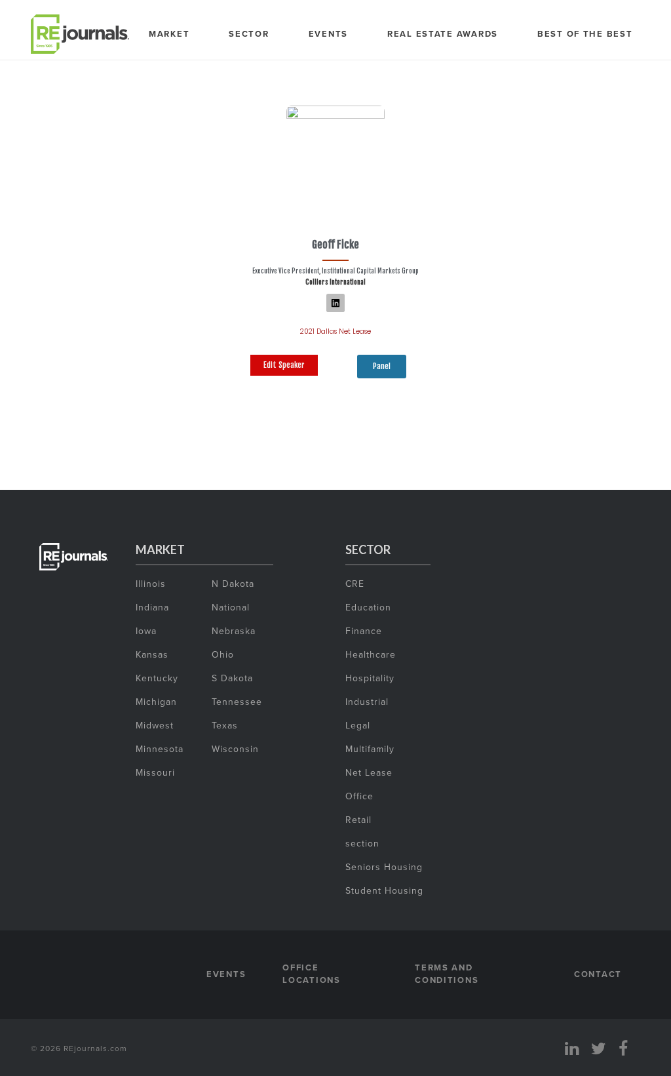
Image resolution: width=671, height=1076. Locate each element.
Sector (249, 34)
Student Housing (384, 890)
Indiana (152, 607)
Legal (357, 725)
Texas (225, 725)
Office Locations (311, 974)
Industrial (367, 701)
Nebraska (234, 630)
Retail (358, 819)
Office (359, 796)
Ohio (223, 654)
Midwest (155, 725)
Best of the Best (585, 34)
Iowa (146, 630)
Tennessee (237, 701)
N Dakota (233, 583)
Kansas (152, 654)
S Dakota (232, 678)
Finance (363, 630)
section (362, 843)
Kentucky (157, 678)
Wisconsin (235, 748)
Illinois (151, 583)
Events (328, 34)
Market (169, 34)
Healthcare (370, 654)
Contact (598, 974)
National (231, 607)
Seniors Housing (384, 866)
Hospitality (369, 678)
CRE (354, 583)
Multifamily (369, 748)
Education (368, 607)
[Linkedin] (335, 303)
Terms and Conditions (446, 974)
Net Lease (369, 772)
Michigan (156, 701)
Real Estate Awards (442, 34)
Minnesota (159, 748)
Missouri (155, 772)
